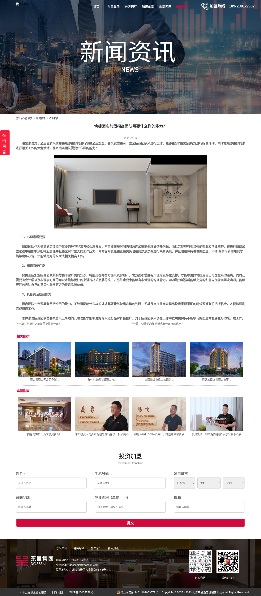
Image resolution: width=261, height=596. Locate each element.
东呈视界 (165, 6)
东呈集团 (113, 6)
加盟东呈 (148, 6)
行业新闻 (53, 118)
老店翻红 (131, 6)
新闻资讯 (182, 6)
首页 (96, 6)
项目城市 (181, 474)
